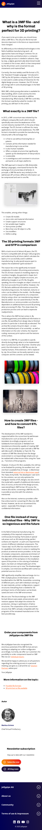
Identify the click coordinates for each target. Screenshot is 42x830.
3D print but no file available (16, 688)
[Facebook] (18, 822)
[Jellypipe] (5, 4)
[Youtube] (23, 822)
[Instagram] (27, 822)
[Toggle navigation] (38, 3)
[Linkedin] (14, 822)
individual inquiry (17, 657)
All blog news (13, 769)
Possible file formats (13, 686)
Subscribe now (13, 762)
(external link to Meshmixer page (25, 472)
